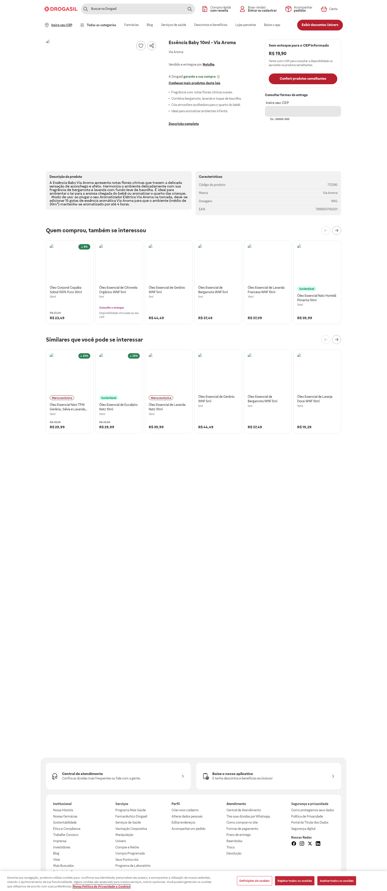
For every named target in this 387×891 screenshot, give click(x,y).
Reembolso (234, 841)
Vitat (56, 859)
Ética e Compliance (66, 829)
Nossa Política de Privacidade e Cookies (101, 886)
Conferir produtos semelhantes (303, 78)
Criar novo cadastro (185, 810)
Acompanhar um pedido (188, 829)
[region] (193, 881)
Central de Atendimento (243, 810)
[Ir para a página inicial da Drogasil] (60, 9)
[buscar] (189, 8)
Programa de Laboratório (132, 865)
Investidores (61, 847)
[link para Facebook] (294, 844)
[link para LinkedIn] (318, 844)
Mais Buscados (63, 865)
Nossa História (63, 810)
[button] (102, 95)
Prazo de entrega (238, 835)
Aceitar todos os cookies (337, 880)
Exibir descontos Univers (320, 25)
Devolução (233, 853)
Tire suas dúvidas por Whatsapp (248, 816)
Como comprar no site (242, 822)
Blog (56, 853)
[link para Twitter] (310, 844)
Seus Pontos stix (127, 859)
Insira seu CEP (277, 103)
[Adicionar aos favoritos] (140, 45)
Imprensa (59, 841)
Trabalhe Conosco (65, 835)
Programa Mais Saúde (130, 810)
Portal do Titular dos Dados (309, 822)
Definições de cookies (254, 880)
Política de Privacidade (307, 816)
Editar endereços (183, 822)
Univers (120, 841)
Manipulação (124, 835)
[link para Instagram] (302, 844)
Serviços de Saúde (128, 822)
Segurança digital (303, 829)
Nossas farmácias (65, 816)
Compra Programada (130, 853)
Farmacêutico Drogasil (131, 816)
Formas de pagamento (242, 829)
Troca (230, 847)
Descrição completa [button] (184, 123)
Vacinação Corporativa (131, 829)
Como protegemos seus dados (312, 810)
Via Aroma (330, 193)
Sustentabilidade (65, 822)
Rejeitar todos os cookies (294, 880)
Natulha (209, 64)
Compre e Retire (127, 847)
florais (126, 183)
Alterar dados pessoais (187, 816)
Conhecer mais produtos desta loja (194, 83)
